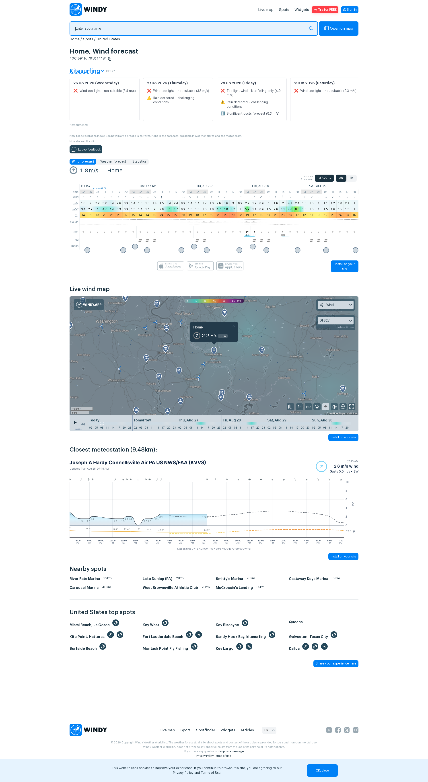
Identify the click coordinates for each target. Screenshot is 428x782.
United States (108, 39)
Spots (284, 10)
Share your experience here (336, 663)
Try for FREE (327, 9)
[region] (214, 355)
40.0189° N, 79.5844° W (88, 58)
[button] (109, 59)
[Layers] (290, 406)
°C (76, 215)
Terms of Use (210, 772)
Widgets (301, 10)
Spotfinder (205, 730)
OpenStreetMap (335, 413)
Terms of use (222, 756)
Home (75, 39)
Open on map (341, 28)
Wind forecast (83, 161)
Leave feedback (89, 149)
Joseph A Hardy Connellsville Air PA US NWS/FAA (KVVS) (138, 462)
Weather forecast (113, 161)
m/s (93, 170)
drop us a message (231, 751)
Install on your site (345, 266)
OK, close (322, 770)
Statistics (139, 161)
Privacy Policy (205, 756)
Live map (266, 10)
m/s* (75, 209)
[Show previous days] (83, 424)
